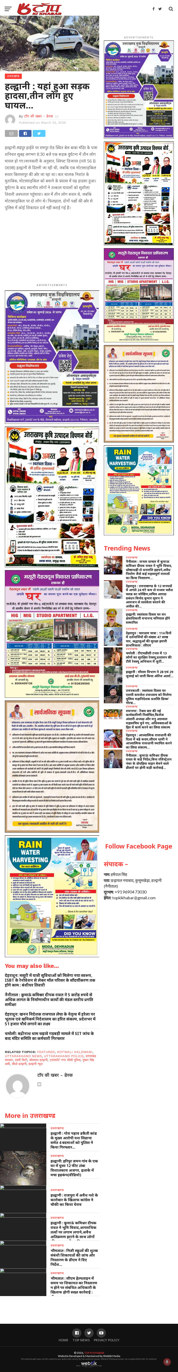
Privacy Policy (106, 1340)
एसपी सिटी (21, 1060)
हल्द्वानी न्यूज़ (36, 1064)
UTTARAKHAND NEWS (23, 1056)
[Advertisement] (52, 247)
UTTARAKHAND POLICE (63, 1056)
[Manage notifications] (167, 1362)
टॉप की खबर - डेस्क (38, 116)
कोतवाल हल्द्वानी (38, 1060)
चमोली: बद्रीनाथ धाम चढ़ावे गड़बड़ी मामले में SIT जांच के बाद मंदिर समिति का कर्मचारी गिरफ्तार (49, 1036)
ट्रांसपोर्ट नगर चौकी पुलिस (65, 1060)
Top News (81, 1340)
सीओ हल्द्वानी (19, 1064)
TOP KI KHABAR (94, 1352)
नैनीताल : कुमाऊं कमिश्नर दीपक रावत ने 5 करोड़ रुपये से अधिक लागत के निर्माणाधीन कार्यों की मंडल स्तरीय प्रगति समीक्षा (49, 999)
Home (63, 1340)
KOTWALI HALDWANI (74, 1052)
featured (46, 1052)
